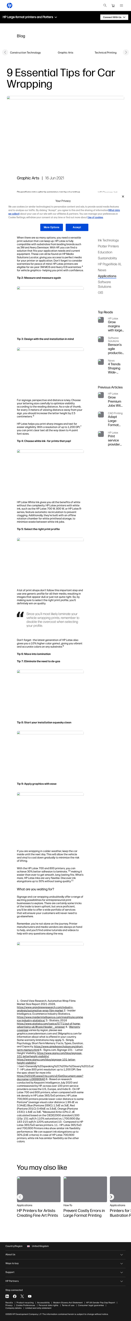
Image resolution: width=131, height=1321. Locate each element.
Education (105, 252)
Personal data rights (48, 1305)
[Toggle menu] (55, 17)
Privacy (8, 1305)
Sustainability (107, 258)
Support (9, 1272)
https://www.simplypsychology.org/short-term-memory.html (50, 1048)
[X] (22, 1296)
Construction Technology (25, 52)
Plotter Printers (108, 246)
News (102, 270)
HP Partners (12, 1281)
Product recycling (25, 1302)
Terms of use (68, 1305)
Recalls (9, 1302)
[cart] (113, 5)
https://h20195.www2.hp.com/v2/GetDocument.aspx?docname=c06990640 (50, 1077)
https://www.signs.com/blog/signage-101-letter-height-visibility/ (46, 1061)
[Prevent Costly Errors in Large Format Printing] (85, 1189)
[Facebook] (14, 1296)
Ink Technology (108, 240)
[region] (65, 214)
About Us (10, 1254)
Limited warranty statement (38, 1308)
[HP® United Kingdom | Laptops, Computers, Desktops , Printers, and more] (9, 5)
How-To (67, 1205)
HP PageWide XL (110, 264)
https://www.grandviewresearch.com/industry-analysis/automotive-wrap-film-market (45, 1008)
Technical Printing (106, 52)
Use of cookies (95, 217)
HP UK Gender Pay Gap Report (100, 1302)
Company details (13, 1308)
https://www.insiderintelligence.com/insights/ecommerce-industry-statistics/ (50, 1018)
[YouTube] (29, 1296)
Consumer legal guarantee (91, 1305)
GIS (100, 292)
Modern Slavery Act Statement (68, 1302)
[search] (105, 5)
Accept (77, 227)
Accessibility (43, 1302)
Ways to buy (12, 1263)
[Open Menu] (121, 5)
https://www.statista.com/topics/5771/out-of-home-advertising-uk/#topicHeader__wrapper (49, 1025)
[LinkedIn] (7, 1296)
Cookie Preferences (25, 1305)
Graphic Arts (65, 52)
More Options (51, 227)
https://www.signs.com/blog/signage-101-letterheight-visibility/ (49, 1054)
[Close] (123, 196)
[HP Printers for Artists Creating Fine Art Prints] (39, 1189)
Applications (107, 276)
